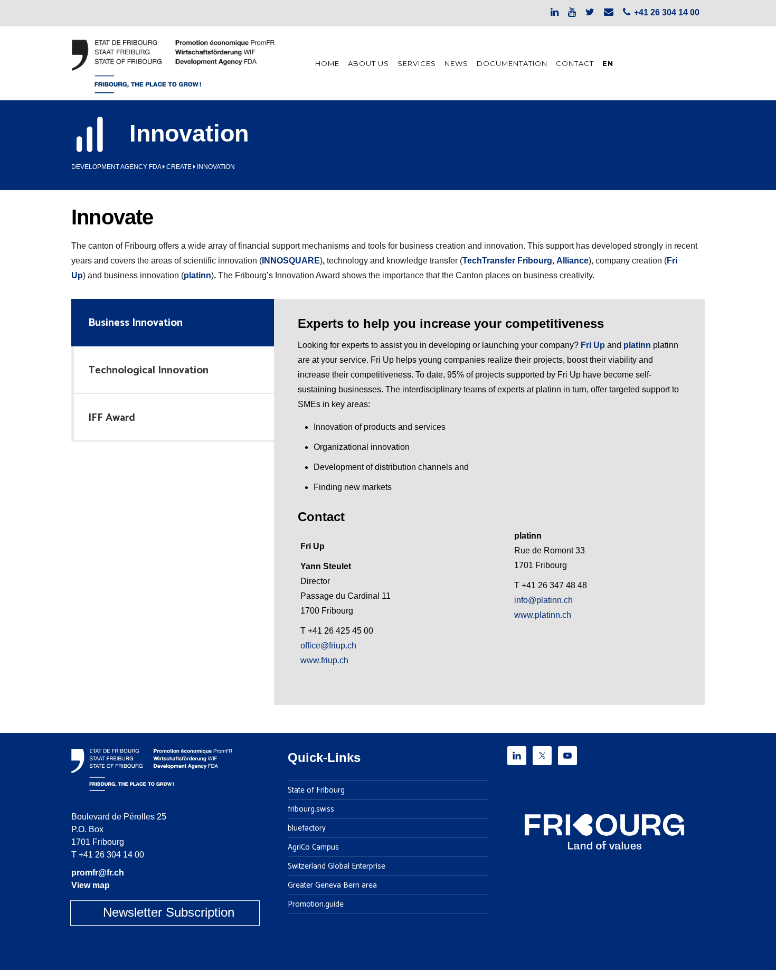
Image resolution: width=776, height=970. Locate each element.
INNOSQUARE (291, 260)
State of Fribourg (316, 790)
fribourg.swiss (311, 809)
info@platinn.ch (543, 600)
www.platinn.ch (542, 614)
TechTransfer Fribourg (507, 260)
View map (90, 885)
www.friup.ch (324, 660)
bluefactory (307, 828)
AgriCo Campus (313, 847)
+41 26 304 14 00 (111, 854)
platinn (197, 275)
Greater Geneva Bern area (332, 885)
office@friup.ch (328, 645)
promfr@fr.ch (97, 872)
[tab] (172, 322)
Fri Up (593, 345)
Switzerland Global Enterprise (336, 866)
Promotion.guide (316, 904)
